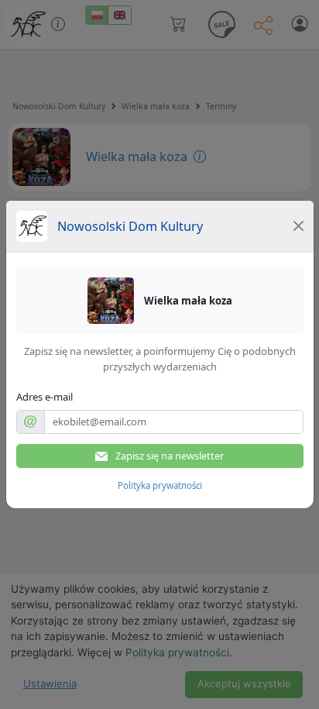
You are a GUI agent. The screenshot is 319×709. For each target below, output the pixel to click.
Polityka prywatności (160, 485)
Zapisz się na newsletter (168, 456)
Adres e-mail (44, 397)
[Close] (298, 226)
